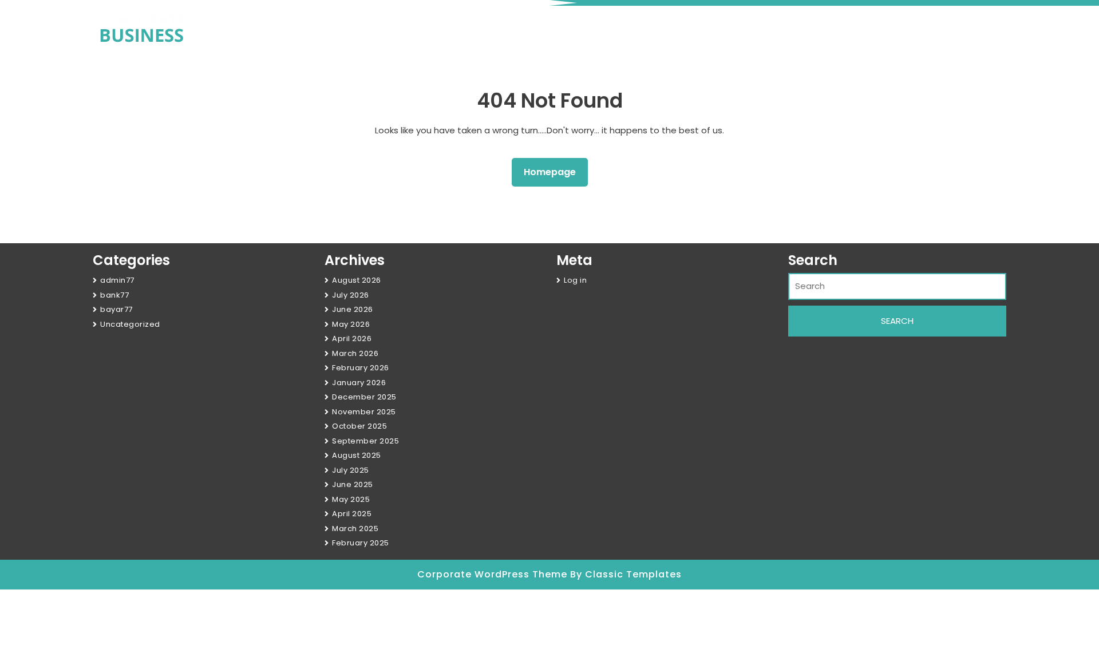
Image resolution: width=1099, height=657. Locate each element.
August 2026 (356, 280)
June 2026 (352, 309)
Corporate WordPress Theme (493, 574)
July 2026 (350, 295)
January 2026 (359, 382)
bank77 (114, 295)
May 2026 (351, 324)
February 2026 (360, 367)
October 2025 (359, 426)
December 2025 (364, 396)
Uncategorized (130, 324)
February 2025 (360, 542)
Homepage (554, 172)
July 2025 (350, 470)
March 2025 (355, 528)
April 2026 (351, 338)
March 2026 (355, 353)
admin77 (117, 280)
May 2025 (351, 499)
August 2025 (356, 455)
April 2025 (351, 513)
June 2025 (352, 484)
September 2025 (365, 441)
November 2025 (364, 411)
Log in (575, 280)
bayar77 (116, 309)
